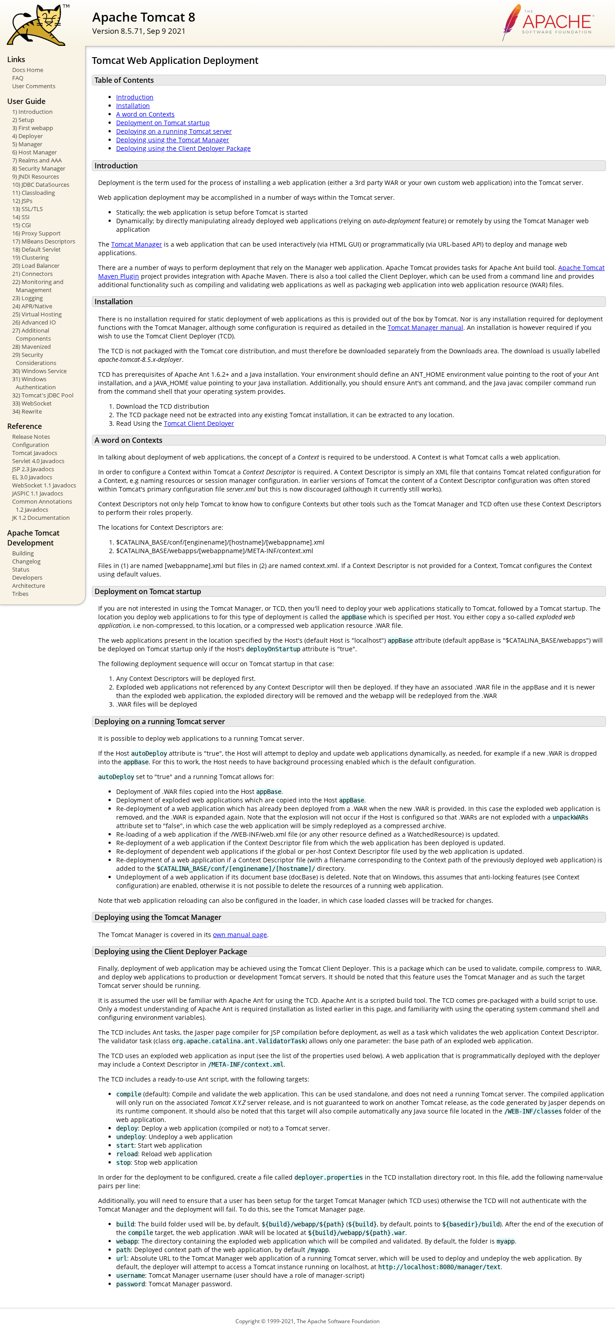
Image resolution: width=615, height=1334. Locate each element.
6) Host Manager (34, 152)
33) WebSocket (32, 403)
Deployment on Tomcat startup (163, 122)
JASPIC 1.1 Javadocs (37, 493)
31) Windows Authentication (34, 383)
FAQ (17, 78)
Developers (27, 577)
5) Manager (27, 144)
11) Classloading (33, 193)
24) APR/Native (32, 306)
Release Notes (31, 437)
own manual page (240, 934)
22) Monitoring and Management (37, 286)
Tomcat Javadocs (34, 453)
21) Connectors (32, 274)
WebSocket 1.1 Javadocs (44, 485)
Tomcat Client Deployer (199, 423)
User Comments (33, 86)
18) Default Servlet (36, 249)
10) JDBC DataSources (40, 184)
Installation (133, 105)
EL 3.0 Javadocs (32, 477)
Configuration (30, 445)
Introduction (135, 97)
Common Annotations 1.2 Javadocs (42, 505)
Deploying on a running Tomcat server (174, 131)
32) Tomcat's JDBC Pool (42, 395)
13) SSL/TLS (27, 209)
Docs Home (27, 70)
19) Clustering (30, 257)
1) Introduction (32, 112)
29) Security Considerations (34, 359)
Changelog (26, 561)
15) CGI (21, 225)
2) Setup (23, 120)
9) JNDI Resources (35, 176)
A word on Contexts (145, 114)
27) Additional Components (31, 334)
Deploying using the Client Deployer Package (183, 148)
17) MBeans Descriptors (43, 241)
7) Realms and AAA (37, 160)
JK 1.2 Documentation (41, 518)
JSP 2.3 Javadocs (33, 469)
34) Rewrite (27, 411)
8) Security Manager (38, 168)
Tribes (20, 594)
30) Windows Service (39, 371)
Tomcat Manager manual (425, 327)
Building (23, 553)
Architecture (28, 585)
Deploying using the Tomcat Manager (172, 139)
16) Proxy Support (36, 233)
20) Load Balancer (35, 265)
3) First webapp (32, 128)
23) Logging (27, 298)
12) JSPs (22, 201)
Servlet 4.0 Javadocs (38, 461)
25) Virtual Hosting (37, 314)
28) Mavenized (31, 347)
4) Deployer (27, 136)
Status (20, 569)
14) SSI (21, 217)
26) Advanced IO (34, 322)
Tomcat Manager (136, 244)
